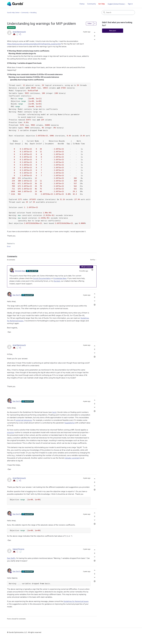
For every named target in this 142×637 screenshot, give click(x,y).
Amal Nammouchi (19, 32)
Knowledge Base (60, 278)
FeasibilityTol (69, 423)
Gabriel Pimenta (18, 549)
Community (91, 4)
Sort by (92, 259)
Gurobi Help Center (13, 12)
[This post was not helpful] (95, 39)
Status (82, 4)
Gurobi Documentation (42, 278)
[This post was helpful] (95, 32)
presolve (10, 432)
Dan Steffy (17, 295)
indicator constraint (72, 458)
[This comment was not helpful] (95, 301)
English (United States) (116, 4)
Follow (90, 23)
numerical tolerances (23, 420)
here (54, 412)
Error (9, 246)
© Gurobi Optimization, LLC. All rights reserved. (24, 632)
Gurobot (57, 281)
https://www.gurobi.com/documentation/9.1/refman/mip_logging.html (34, 44)
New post (112, 31)
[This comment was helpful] (95, 294)
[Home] (15, 4)
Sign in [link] (130, 4)
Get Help (101, 4)
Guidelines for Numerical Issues (76, 601)
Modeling (33, 12)
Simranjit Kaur (20, 271)
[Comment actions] (92, 270)
